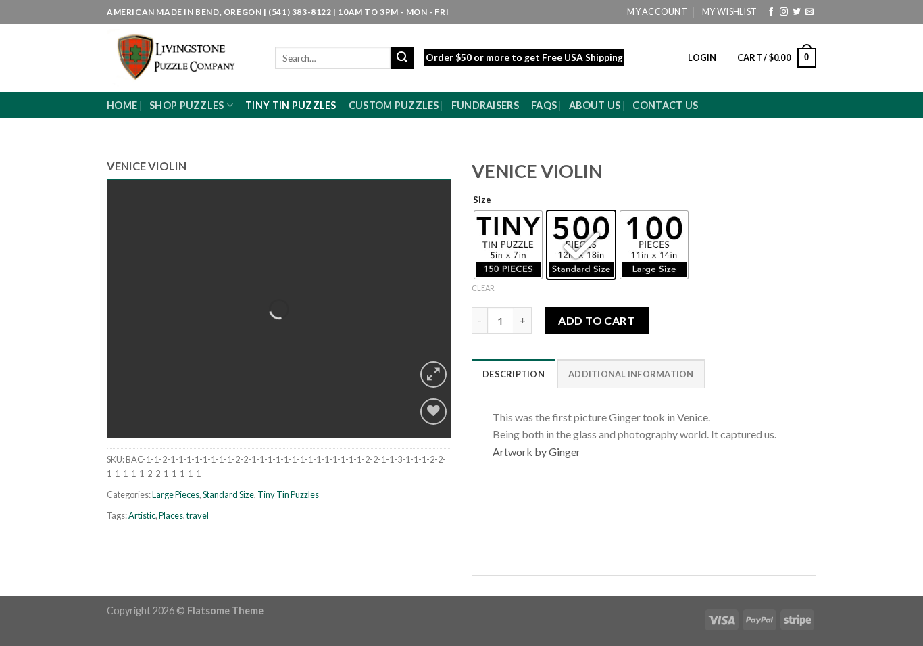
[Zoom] (433, 374)
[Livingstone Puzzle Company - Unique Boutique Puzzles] (181, 58)
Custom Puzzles (394, 105)
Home (122, 105)
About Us (594, 105)
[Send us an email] (809, 12)
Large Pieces (175, 494)
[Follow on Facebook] (771, 12)
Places (171, 515)
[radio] (508, 245)
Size (482, 200)
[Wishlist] (433, 411)
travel (197, 515)
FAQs (544, 105)
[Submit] (402, 58)
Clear (483, 287)
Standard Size (228, 494)
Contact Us (665, 105)
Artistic (141, 515)
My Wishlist (729, 11)
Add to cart (596, 320)
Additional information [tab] (631, 374)
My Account (657, 11)
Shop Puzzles (186, 105)
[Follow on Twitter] (797, 12)
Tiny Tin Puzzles (290, 105)
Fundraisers (485, 105)
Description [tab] (513, 374)
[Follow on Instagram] (784, 12)
